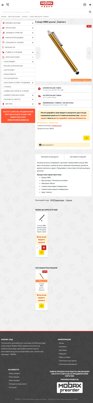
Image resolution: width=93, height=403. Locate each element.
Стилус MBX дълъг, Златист (42, 287)
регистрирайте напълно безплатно (70, 118)
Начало (3, 16)
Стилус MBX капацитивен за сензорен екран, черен (41, 229)
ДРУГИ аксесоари (14, 16)
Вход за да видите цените (41, 239)
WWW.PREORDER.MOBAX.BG (18, 120)
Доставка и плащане (78, 157)
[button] (38, 53)
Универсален (57, 126)
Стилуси (25, 16)
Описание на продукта (49, 157)
